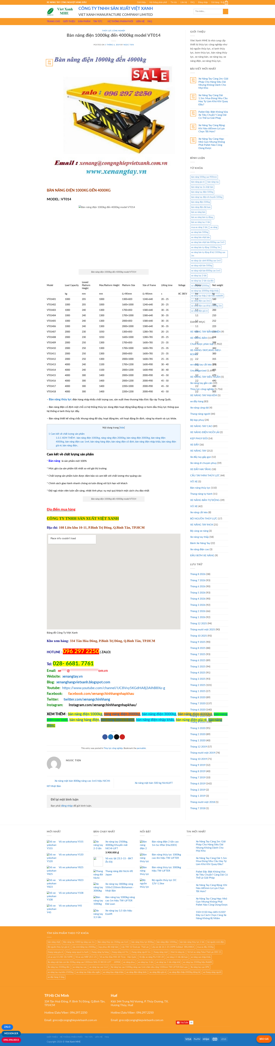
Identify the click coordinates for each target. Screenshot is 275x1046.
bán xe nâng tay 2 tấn (200, 222)
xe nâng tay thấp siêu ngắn (88, 972)
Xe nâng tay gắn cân (201, 383)
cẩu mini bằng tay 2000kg (84, 947)
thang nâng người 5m (141, 952)
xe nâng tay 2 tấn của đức (202, 281)
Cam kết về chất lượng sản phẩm (67, 434)
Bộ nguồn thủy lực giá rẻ (58, 947)
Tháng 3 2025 (197, 679)
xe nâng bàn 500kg (199, 232)
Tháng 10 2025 (198, 635)
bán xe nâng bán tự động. (202, 217)
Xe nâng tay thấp (199, 537)
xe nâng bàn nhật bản (200, 237)
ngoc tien (128, 45)
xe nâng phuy (129, 962)
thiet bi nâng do (177, 952)
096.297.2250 (78, 1012)
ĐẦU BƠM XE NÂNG (202, 555)
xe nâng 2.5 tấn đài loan (177, 957)
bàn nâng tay (213, 182)
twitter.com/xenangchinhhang (87, 699)
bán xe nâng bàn (198, 212)
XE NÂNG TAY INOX (201, 524)
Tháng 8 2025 (197, 648)
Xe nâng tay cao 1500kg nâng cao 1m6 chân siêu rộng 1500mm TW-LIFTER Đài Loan (149, 967)
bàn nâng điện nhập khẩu (155, 720)
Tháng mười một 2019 (202, 752)
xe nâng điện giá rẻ (199, 311)
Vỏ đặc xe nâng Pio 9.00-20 (151, 957)
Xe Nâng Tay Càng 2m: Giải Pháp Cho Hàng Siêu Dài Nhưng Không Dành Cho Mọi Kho (213, 83)
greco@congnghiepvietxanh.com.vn (75, 1020)
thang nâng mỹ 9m (120, 952)
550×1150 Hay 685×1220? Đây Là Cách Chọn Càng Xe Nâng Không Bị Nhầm (211, 915)
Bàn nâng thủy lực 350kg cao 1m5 (113, 942)
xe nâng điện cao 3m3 (201, 301)
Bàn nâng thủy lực (200, 488)
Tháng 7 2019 (197, 777)
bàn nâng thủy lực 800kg (142, 942)
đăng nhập (67, 805)
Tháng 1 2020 (197, 740)
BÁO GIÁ (264, 1039)
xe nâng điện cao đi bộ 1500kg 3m (206, 306)
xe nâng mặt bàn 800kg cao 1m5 (205, 271)
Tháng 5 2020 (197, 716)
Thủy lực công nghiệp (113, 31)
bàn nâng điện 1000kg (85, 714)
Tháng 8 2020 (197, 697)
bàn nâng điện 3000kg (159, 714)
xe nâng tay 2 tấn (198, 276)
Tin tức (174, 2)
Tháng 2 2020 (197, 734)
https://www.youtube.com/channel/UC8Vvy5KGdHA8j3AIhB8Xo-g (113, 688)
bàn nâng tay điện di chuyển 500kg (206, 197)
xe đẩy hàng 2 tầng (56, 977)
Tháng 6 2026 (197, 586)
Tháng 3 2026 (197, 605)
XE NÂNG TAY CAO (201, 426)
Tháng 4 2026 (197, 598)
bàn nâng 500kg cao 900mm (204, 177)
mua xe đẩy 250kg (205, 947)
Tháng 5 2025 (197, 666)
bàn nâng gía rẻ (197, 182)
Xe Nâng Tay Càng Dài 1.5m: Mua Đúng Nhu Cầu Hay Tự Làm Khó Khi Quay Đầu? (213, 100)
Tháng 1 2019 (197, 796)
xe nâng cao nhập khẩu (201, 957)
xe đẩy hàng (196, 401)
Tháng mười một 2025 (202, 629)
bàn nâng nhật (54, 942)
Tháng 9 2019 (197, 765)
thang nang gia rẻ (55, 952)
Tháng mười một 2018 (202, 802)
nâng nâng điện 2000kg (122, 714)
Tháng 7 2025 (197, 654)
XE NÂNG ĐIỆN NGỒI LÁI (204, 432)
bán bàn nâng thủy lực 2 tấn (192, 942)
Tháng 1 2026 (197, 617)
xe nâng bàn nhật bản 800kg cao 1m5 (208, 242)
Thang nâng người (200, 414)
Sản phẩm (84, 21)
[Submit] (225, 11)
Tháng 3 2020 (197, 728)
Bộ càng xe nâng (199, 531)
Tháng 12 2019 (198, 746)
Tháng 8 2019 (197, 771)
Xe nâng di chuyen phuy (203, 463)
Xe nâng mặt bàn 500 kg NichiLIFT (154, 783)
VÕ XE (194, 481)
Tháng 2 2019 (197, 790)
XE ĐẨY (194, 444)
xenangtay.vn (72, 676)
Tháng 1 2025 (197, 691)
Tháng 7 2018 (197, 808)
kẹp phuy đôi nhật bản (108, 947)
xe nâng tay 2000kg (200, 286)
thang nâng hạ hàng (100, 952)
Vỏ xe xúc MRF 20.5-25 (86, 957)
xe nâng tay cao (79, 967)
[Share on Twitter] (110, 737)
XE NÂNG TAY (198, 450)
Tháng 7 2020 (197, 703)
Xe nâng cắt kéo (199, 512)
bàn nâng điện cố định (117, 720)
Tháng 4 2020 (197, 722)
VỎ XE (194, 506)
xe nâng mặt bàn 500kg (201, 266)
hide (122, 428)
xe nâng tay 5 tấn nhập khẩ (168, 962)
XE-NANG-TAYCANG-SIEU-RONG (205, 352)
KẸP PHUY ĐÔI (199, 438)
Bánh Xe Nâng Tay (200, 543)
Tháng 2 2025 (197, 685)
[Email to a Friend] (116, 737)
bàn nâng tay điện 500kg (202, 192)
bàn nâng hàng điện (84, 720)
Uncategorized (198, 370)
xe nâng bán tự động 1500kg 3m (205, 247)
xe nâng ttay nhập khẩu (113, 972)
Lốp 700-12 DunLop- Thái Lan (135, 947)
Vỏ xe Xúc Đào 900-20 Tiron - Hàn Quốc (118, 957)
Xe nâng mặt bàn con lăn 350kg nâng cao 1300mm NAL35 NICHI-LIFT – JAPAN (84, 962)
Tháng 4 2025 (197, 672)
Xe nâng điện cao (199, 549)
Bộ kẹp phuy (197, 420)
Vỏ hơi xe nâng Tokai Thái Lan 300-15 (204, 952)
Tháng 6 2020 (197, 709)
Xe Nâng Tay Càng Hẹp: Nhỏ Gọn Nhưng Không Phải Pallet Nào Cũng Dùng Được (211, 143)
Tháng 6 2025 (197, 660)
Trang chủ (53, 21)
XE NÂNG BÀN (198, 338)
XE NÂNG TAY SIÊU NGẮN (205, 377)
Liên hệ (183, 2)
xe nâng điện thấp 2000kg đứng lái (184, 972)
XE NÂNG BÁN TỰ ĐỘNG (205, 500)
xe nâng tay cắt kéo (201, 364)
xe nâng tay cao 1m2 (98, 967)
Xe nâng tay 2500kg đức (59, 967)
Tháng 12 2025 (198, 623)
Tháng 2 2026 (197, 611)
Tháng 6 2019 (197, 783)
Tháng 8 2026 (197, 574)
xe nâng (213, 227)
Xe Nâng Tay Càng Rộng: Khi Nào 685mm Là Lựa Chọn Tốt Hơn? (211, 128)
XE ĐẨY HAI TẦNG (200, 469)
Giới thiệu (141, 2)
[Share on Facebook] (105, 737)
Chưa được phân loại (202, 344)
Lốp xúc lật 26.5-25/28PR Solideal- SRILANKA (173, 947)
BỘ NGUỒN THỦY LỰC (203, 518)
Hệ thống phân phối (158, 2)
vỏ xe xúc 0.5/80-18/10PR (60, 957)
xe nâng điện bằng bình (136, 972)
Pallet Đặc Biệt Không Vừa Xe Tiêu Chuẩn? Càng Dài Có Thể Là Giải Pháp (213, 115)
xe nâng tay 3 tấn (145, 962)
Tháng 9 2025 (197, 642)
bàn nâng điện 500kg (200, 202)
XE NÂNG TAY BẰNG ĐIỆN (205, 331)
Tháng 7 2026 (197, 580)
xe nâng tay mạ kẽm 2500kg (60, 972)
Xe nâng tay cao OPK (200, 967)
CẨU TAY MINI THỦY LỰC (205, 475)
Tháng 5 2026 (197, 592)
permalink (141, 748)
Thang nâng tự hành (201, 494)
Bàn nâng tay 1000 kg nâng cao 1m (79, 942)
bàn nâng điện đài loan (201, 207)
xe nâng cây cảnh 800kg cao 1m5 (206, 261)
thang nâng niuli (161, 952)
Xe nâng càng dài (199, 407)
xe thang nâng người (212, 972)
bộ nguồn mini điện (215, 942)
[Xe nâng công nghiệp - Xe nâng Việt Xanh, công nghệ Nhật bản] (60, 11)
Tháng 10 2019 (198, 759)
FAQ (192, 2)
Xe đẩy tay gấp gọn (200, 457)
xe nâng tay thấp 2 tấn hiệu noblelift (207, 296)
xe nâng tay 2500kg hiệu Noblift (197, 962)
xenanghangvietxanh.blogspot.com (83, 682)
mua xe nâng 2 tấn (199, 227)
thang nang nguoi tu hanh (77, 952)
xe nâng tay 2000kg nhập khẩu (205, 291)
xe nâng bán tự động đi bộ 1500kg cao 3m (208, 254)
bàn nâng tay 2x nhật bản (202, 187)
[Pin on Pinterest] (122, 737)
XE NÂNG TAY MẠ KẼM (203, 395)
